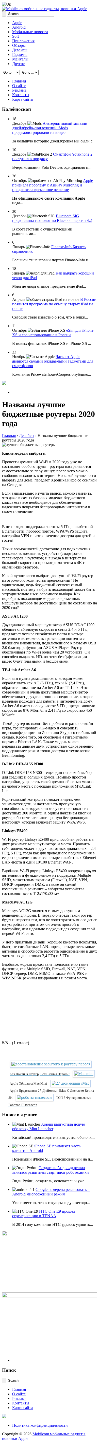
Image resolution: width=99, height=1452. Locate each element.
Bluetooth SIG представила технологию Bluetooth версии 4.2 (52, 218)
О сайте (19, 85)
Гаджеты (19, 54)
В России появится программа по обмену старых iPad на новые (54, 304)
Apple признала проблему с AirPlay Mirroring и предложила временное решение (52, 185)
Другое (18, 63)
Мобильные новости (30, 32)
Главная (19, 81)
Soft (15, 36)
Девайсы (19, 50)
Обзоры (19, 45)
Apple (17, 22)
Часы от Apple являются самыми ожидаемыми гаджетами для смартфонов (52, 361)
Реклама (19, 90)
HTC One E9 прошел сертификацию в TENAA (43, 1213)
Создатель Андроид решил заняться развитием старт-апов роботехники (50, 1170)
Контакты (20, 95)
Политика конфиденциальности (40, 1425)
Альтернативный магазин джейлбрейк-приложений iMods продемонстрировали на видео (49, 128)
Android (19, 27)
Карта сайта (22, 99)
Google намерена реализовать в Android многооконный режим (51, 1191)
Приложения (23, 41)
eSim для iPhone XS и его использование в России (52, 332)
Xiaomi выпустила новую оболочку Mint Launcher (48, 1126)
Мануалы (20, 59)
